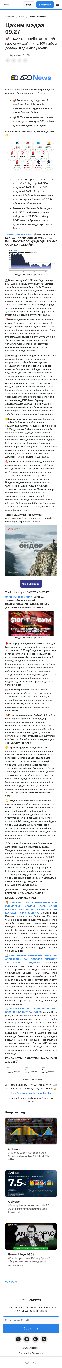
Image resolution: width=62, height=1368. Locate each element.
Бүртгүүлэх (45, 4)
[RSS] (44, 1339)
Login (29, 4)
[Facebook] (26, 1339)
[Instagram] (35, 1339)
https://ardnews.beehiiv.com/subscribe (31, 1093)
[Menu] (57, 4)
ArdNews (9, 16)
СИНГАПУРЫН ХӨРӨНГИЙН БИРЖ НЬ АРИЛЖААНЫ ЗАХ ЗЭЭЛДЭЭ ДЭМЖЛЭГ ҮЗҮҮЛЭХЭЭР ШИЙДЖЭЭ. (31, 959)
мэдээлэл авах (31, 583)
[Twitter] (18, 1339)
